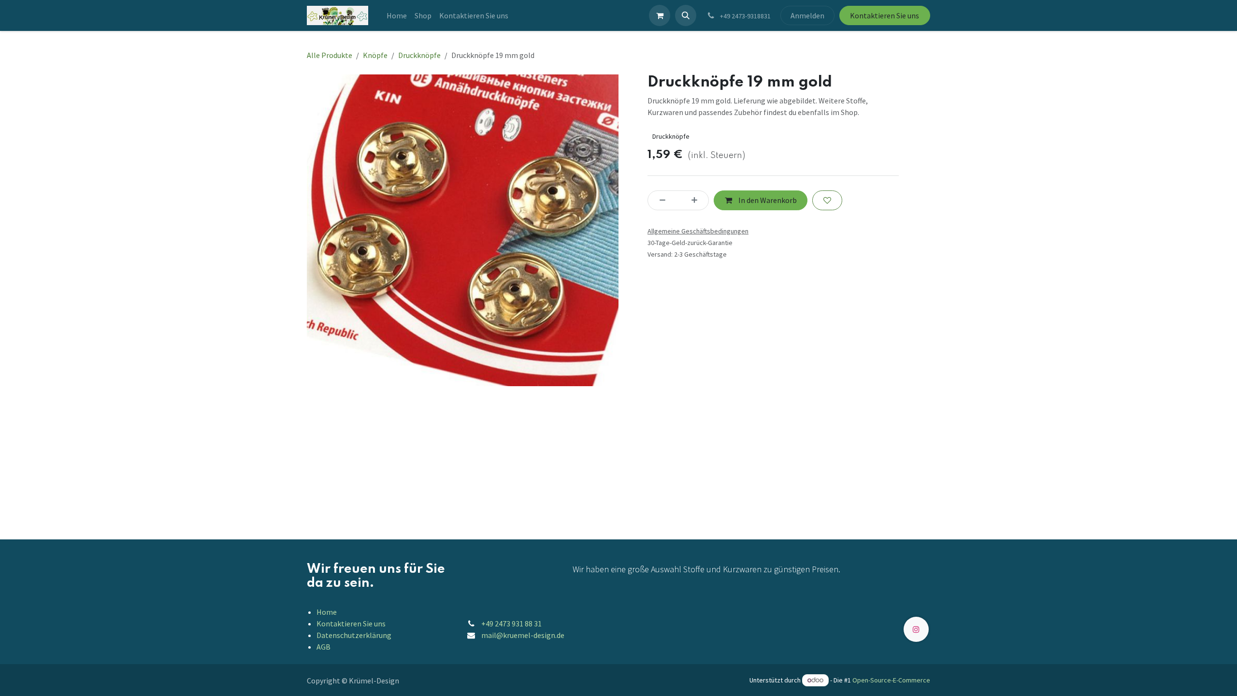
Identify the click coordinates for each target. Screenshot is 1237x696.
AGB (323, 647)
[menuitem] (397, 15)
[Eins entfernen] (659, 200)
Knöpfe (375, 55)
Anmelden (807, 15)
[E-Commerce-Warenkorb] (659, 15)
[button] (685, 15)
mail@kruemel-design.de (522, 635)
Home (326, 612)
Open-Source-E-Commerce (891, 680)
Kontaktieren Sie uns (884, 15)
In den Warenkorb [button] (767, 200)
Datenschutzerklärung (353, 635)
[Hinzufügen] (697, 200)
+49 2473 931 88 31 (511, 623)
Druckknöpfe (419, 55)
